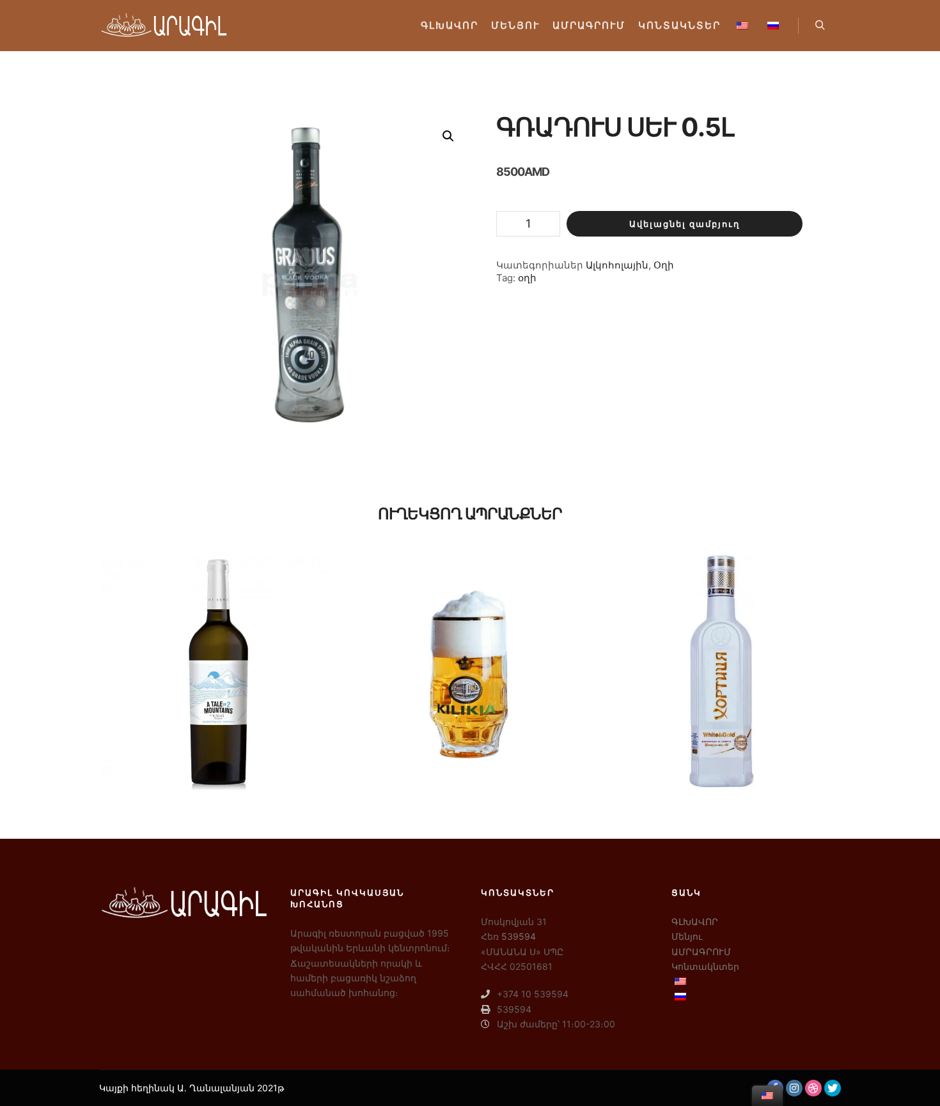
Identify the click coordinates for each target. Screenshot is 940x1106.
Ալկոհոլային (617, 265)
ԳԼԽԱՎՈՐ (694, 921)
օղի (527, 278)
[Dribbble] (813, 1088)
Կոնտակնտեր (705, 966)
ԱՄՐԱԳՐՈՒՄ (701, 951)
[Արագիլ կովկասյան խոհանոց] (163, 25)
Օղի (664, 265)
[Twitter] (832, 1088)
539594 (518, 936)
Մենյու (686, 936)
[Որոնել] (819, 25)
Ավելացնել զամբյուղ (684, 224)
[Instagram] (794, 1088)
